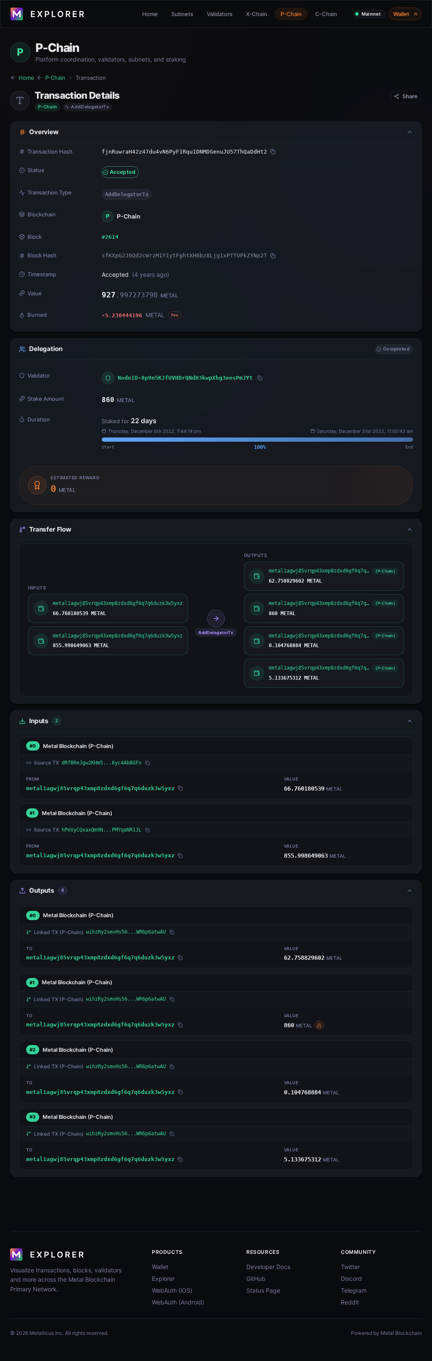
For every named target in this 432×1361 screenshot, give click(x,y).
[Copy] (273, 152)
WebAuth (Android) (178, 1302)
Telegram (354, 1290)
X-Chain (256, 14)
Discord (351, 1278)
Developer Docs (268, 1266)
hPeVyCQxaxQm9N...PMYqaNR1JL (101, 830)
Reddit (350, 1302)
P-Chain (291, 14)
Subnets (182, 14)
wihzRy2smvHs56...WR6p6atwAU (126, 932)
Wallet (401, 14)
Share (410, 96)
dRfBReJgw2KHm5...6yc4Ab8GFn (101, 763)
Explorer (163, 1278)
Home (150, 14)
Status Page (263, 1290)
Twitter (350, 1266)
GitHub (255, 1278)
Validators (219, 14)
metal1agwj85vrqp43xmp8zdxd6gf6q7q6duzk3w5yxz (100, 788)
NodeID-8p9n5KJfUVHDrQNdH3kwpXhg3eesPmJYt (185, 378)
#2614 (110, 237)
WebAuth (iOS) (172, 1290)
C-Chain (326, 14)
